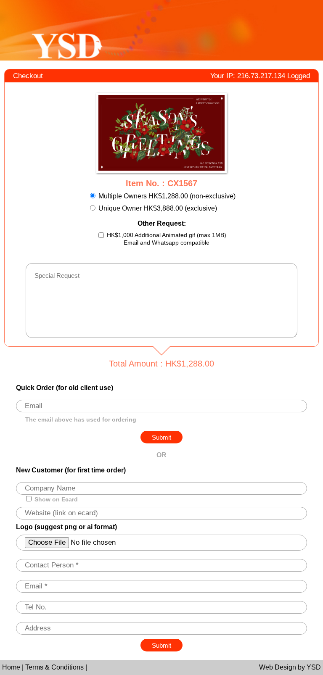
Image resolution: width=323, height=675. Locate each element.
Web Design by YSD (290, 667)
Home (12, 667)
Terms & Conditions (55, 667)
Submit (161, 645)
